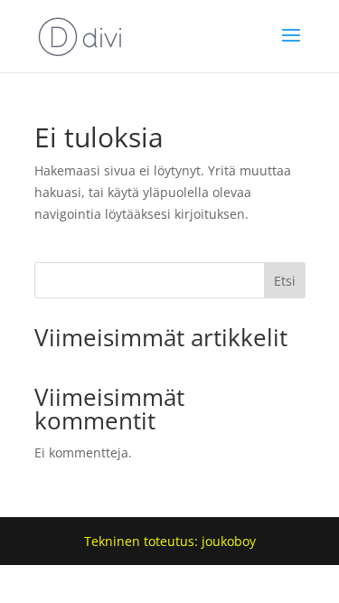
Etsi (285, 280)
